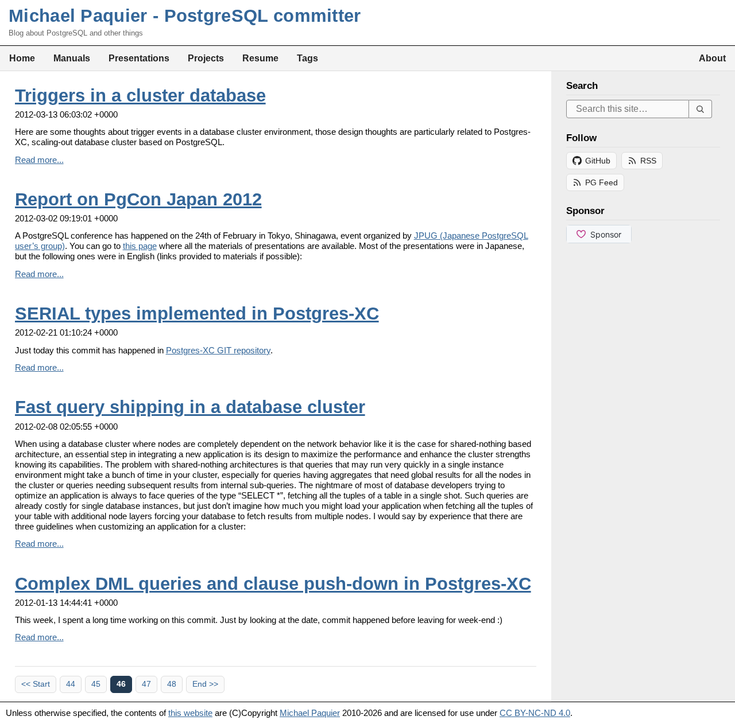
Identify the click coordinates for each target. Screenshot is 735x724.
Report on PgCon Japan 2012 (138, 199)
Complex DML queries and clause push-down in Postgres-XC (273, 584)
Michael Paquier (310, 713)
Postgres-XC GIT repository (218, 350)
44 (70, 684)
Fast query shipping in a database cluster (190, 407)
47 (146, 684)
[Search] (700, 109)
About (712, 58)
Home (22, 58)
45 (95, 684)
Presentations (139, 58)
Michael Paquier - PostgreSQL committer (185, 16)
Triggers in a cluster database (140, 95)
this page (140, 246)
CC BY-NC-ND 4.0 (535, 713)
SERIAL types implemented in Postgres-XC (197, 313)
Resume (260, 58)
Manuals (71, 58)
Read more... (39, 160)
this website (190, 713)
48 (171, 684)
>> (205, 684)
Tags (307, 58)
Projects (206, 58)
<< (35, 684)
